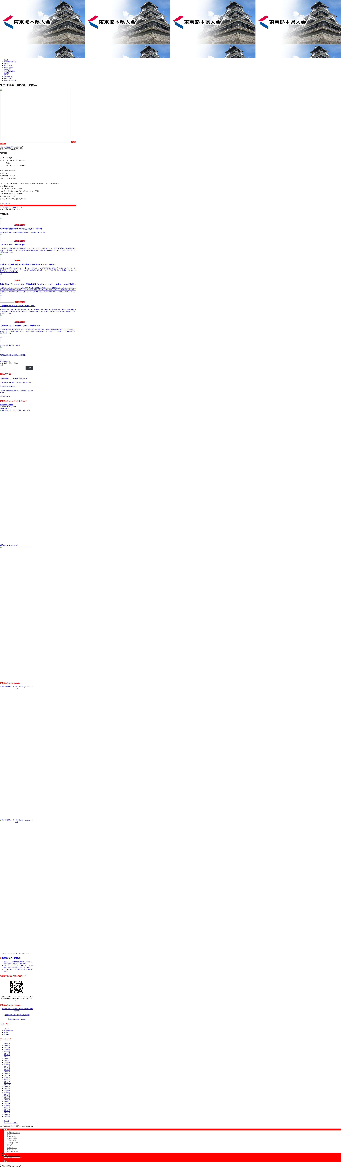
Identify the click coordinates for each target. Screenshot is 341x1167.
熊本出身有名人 (12, 1148)
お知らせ (10, 1135)
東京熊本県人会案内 (13, 1133)
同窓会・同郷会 (12, 1138)
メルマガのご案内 (12, 1142)
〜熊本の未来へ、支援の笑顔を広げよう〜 (13, 378)
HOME (9, 1131)
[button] (22, 147)
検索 (1, 365)
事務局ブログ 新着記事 (11, 958)
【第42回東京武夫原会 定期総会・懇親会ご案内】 (16, 382)
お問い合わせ (11, 1149)
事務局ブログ (11, 1136)
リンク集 (6, 1121)
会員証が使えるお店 (13, 1151)
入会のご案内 (11, 1140)
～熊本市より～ (5, 396)
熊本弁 (9, 1146)
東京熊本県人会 (5, 203)
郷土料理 (10, 1144)
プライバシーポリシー (11, 1123)
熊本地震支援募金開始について (10, 386)
